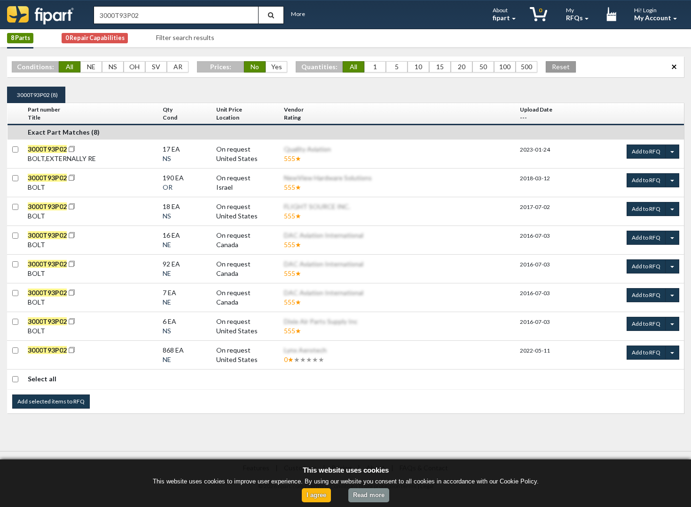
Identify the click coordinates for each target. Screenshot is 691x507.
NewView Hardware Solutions (328, 178)
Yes (276, 67)
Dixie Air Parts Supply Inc (321, 321)
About (501, 14)
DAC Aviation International (323, 235)
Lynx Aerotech (305, 350)
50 (483, 67)
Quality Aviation (307, 149)
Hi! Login (652, 14)
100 (504, 67)
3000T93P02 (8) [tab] (37, 94)
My (574, 14)
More (298, 13)
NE (91, 67)
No (255, 67)
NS (113, 67)
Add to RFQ (646, 151)
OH (134, 67)
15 (440, 67)
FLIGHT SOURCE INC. (317, 206)
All (69, 67)
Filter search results (185, 37)
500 (526, 67)
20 (461, 67)
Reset (561, 67)
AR (177, 67)
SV (156, 67)
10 (418, 67)
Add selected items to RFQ (51, 401)
